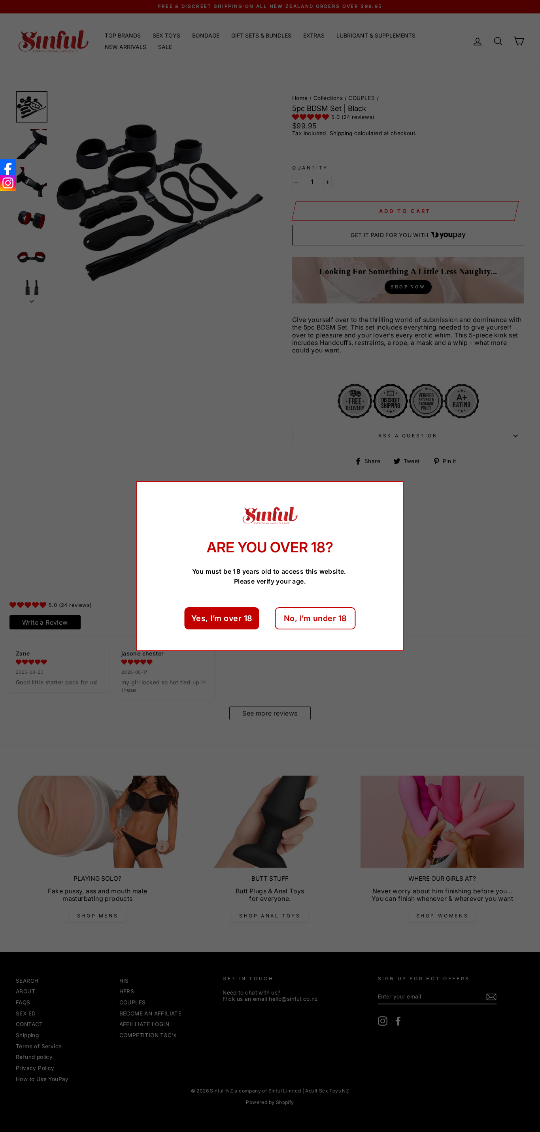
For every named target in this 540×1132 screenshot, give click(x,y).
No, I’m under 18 (315, 618)
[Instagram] (8, 183)
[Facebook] (8, 167)
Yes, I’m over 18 (222, 618)
